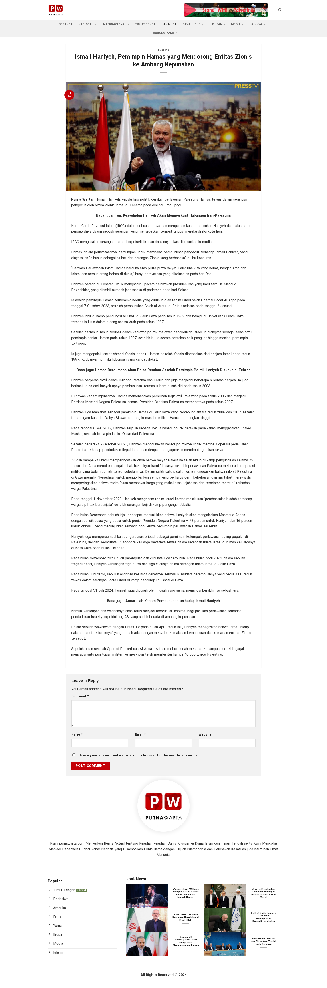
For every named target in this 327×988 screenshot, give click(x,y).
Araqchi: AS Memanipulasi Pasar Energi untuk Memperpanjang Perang (186, 941)
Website (205, 734)
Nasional (86, 24)
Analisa (170, 24)
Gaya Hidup (191, 24)
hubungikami (163, 33)
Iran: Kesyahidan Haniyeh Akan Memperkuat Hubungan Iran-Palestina (173, 215)
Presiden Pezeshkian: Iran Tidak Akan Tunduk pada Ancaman (264, 941)
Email (140, 734)
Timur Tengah (146, 24)
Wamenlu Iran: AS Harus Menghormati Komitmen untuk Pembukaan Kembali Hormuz (186, 893)
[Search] (279, 10)
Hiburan (215, 24)
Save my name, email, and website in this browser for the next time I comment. (140, 755)
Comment (80, 696)
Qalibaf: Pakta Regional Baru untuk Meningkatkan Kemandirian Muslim (263, 917)
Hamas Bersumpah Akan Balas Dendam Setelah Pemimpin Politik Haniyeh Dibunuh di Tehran (172, 370)
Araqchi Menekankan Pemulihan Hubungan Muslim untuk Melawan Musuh (263, 893)
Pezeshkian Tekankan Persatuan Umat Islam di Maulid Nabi (185, 917)
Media (236, 24)
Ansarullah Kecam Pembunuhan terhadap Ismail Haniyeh (172, 601)
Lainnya (256, 24)
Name (77, 734)
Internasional (114, 24)
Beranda (66, 24)
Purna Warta (82, 199)
